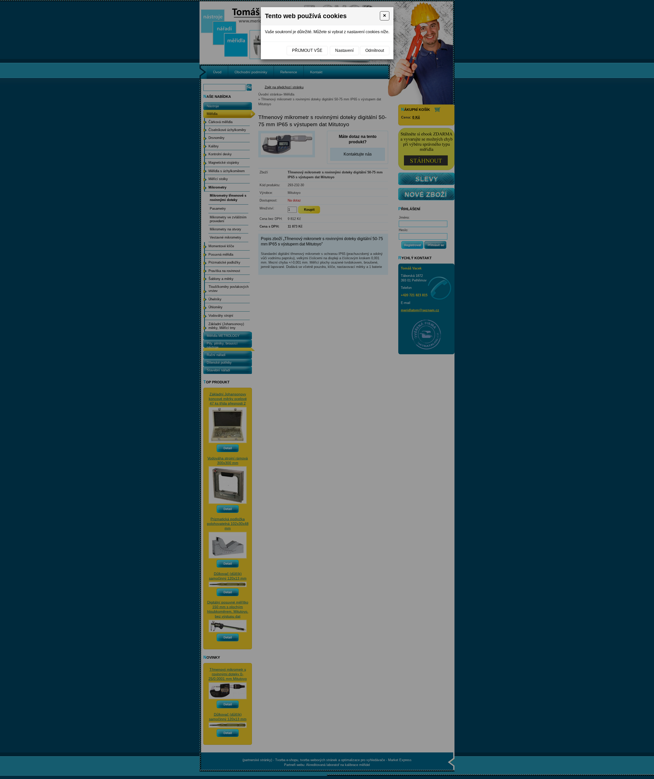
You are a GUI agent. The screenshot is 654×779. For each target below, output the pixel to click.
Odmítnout (374, 50)
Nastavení (344, 50)
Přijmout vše (307, 50)
